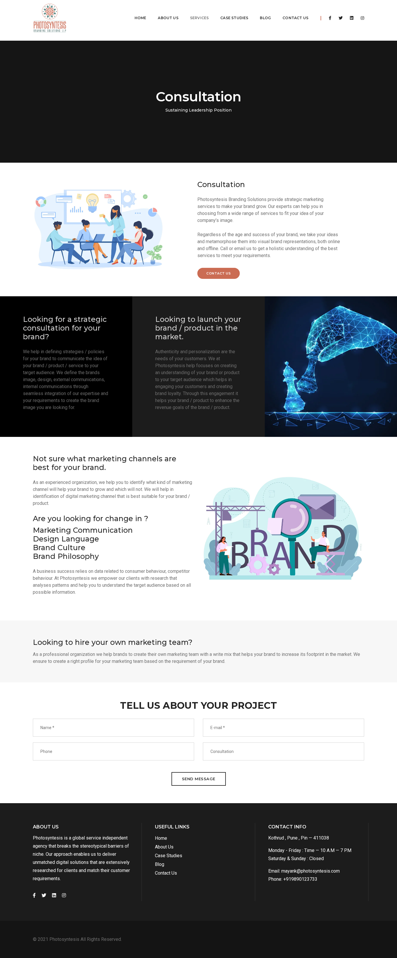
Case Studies (234, 18)
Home (140, 18)
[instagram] (360, 18)
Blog (265, 18)
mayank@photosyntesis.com (310, 871)
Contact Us (295, 18)
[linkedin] (352, 18)
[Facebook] (330, 18)
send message (198, 778)
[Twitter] (340, 18)
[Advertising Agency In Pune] (50, 18)
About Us (168, 18)
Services (199, 18)
